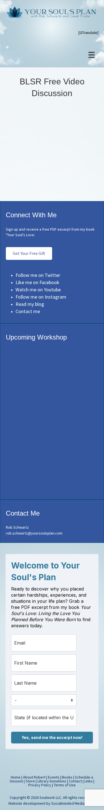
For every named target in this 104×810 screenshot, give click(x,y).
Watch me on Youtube (38, 289)
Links (88, 781)
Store (30, 781)
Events (53, 777)
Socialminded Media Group (73, 803)
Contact (75, 781)
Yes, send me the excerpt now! (52, 737)
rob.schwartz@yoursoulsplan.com (34, 533)
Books (67, 777)
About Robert (34, 777)
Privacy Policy (39, 784)
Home (16, 777)
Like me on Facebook (37, 282)
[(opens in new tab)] (52, 492)
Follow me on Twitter (38, 275)
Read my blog (30, 304)
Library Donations (51, 781)
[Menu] (91, 55)
